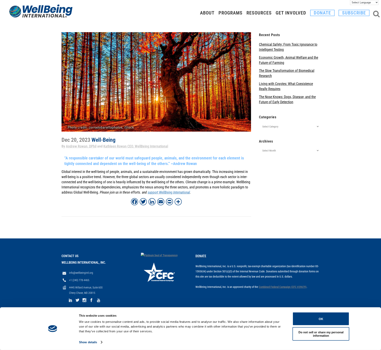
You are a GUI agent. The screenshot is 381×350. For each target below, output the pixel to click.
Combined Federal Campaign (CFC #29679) (283, 286)
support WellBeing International (169, 192)
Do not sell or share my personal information (320, 333)
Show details (88, 342)
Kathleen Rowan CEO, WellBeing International (135, 146)
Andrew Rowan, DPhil (81, 146)
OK (321, 318)
